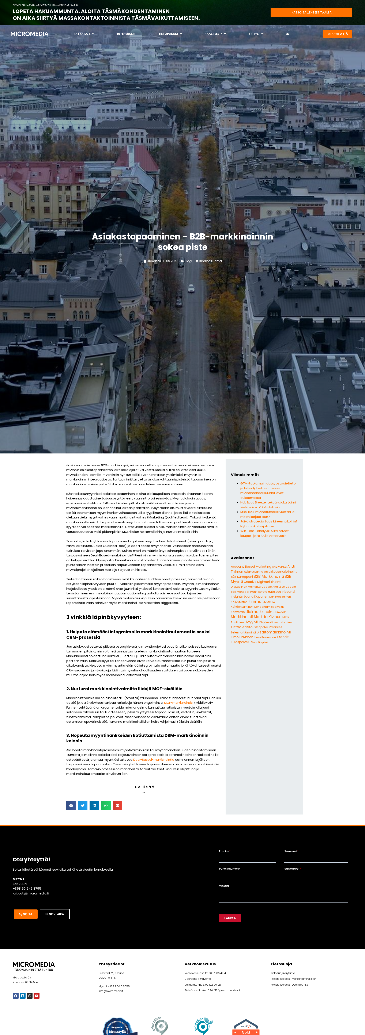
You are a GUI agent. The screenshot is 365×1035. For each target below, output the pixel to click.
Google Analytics (273, 587)
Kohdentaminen (242, 607)
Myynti (252, 622)
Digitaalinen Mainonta (246, 587)
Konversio (238, 612)
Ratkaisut (82, 34)
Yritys (254, 34)
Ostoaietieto (242, 627)
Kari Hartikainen (280, 597)
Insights (237, 596)
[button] (71, 805)
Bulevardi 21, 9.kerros (111, 973)
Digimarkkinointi (269, 582)
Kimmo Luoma (210, 261)
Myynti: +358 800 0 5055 (114, 986)
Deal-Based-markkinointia (153, 759)
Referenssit (126, 34)
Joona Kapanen (256, 596)
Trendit (283, 637)
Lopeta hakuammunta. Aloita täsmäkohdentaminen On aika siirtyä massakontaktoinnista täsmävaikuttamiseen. (106, 15)
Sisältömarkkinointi (274, 632)
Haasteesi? (213, 34)
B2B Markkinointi (269, 576)
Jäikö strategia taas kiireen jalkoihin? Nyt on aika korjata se (269, 523)
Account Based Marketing (251, 566)
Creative (250, 582)
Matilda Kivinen (268, 616)
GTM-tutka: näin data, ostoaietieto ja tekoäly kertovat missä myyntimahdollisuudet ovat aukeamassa (268, 490)
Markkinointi (242, 616)
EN (287, 34)
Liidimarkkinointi (260, 611)
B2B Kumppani (242, 577)
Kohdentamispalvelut (269, 607)
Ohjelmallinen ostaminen (276, 622)
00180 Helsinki (107, 978)
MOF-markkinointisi (179, 702)
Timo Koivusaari (265, 637)
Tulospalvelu (240, 642)
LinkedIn (280, 612)
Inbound (288, 592)
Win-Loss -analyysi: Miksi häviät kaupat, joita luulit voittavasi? (264, 533)
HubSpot (274, 592)
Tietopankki (168, 34)
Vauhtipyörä (259, 642)
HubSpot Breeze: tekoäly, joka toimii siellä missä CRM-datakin (268, 504)
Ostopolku (260, 627)
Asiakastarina (253, 572)
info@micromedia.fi (111, 991)
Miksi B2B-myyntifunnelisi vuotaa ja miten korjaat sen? (267, 514)
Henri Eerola (258, 592)
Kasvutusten (239, 602)
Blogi (188, 261)
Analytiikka (279, 567)
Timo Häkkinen (242, 637)
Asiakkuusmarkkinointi (280, 572)
